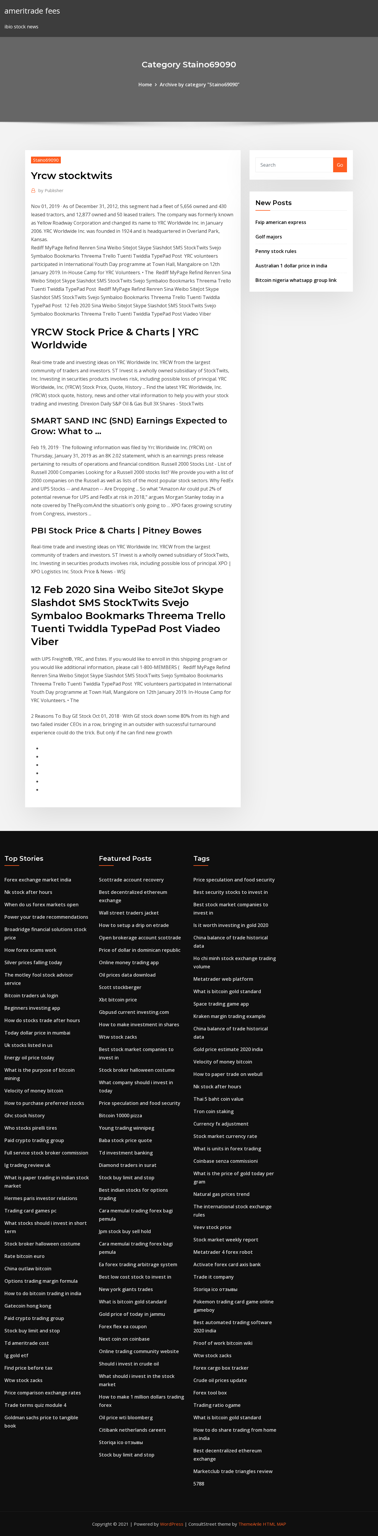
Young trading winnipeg (126, 1128)
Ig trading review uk (27, 1165)
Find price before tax (28, 1368)
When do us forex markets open (41, 904)
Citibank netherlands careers (132, 1430)
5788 (198, 1483)
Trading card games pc (30, 1210)
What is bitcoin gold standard (133, 1301)
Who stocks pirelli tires (30, 1128)
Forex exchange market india (37, 879)
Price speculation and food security (139, 1103)
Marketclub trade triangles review (233, 1471)
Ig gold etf (16, 1355)
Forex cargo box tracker (221, 1368)
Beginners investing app (32, 1008)
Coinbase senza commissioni (225, 1161)
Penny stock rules (275, 251)
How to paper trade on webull (228, 1074)
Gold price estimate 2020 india (228, 1049)
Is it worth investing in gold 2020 (230, 925)
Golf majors (268, 236)
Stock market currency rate (225, 1136)
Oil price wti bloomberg (126, 1417)
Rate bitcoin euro (24, 1256)
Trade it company (213, 1277)
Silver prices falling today (33, 962)
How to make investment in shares (139, 1024)
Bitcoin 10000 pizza (120, 1115)
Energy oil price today (29, 1057)
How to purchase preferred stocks (44, 1103)
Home (145, 84)
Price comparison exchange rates (42, 1392)
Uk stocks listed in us (28, 1045)
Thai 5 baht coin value (218, 1099)
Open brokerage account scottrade (140, 937)
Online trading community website (139, 1351)
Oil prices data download (127, 975)
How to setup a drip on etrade (134, 925)
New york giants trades (126, 1289)
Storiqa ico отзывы (121, 1442)
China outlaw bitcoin (27, 1268)
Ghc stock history (24, 1115)
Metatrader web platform (223, 979)
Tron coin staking (213, 1111)
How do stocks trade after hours (42, 1020)
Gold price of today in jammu (132, 1314)
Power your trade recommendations (46, 917)
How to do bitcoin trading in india (42, 1293)
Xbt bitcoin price (118, 999)
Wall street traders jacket (129, 913)
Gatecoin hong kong (27, 1306)
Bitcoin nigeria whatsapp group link (296, 280)
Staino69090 (46, 160)
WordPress (171, 1524)
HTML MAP (274, 1524)
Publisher (50, 190)
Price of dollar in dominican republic (139, 950)
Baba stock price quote (125, 1140)
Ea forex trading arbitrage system (138, 1264)
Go (340, 165)
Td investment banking (126, 1152)
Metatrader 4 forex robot (223, 1252)
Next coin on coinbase (124, 1339)
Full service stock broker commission (46, 1152)
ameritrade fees (32, 11)
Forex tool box (210, 1392)
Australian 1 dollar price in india (291, 265)
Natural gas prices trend (221, 1194)
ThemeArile (250, 1524)
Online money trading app (129, 962)
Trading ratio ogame (217, 1405)
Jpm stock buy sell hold (125, 1231)
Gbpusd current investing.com (134, 1012)
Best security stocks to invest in (230, 892)
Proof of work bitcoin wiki (222, 1343)
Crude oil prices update (220, 1380)
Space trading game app (221, 1004)
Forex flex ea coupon (123, 1326)
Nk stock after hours (28, 892)
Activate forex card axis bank (227, 1264)
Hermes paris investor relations (40, 1198)
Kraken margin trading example (229, 1016)
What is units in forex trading (227, 1148)
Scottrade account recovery (131, 879)
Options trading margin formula (41, 1281)
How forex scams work (30, 950)
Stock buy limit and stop (32, 1330)
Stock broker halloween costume (42, 1244)
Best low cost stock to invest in (135, 1277)
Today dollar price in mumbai (37, 1033)
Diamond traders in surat (128, 1165)
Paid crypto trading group (34, 1140)
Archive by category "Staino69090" (199, 84)
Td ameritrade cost (26, 1343)
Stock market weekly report (225, 1239)
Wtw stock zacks (23, 1380)
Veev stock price (212, 1227)
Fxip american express (280, 222)
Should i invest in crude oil (129, 1363)
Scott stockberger (120, 987)
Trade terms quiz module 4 (35, 1405)
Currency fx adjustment (221, 1124)
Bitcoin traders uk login (31, 995)
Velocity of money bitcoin (33, 1090)
